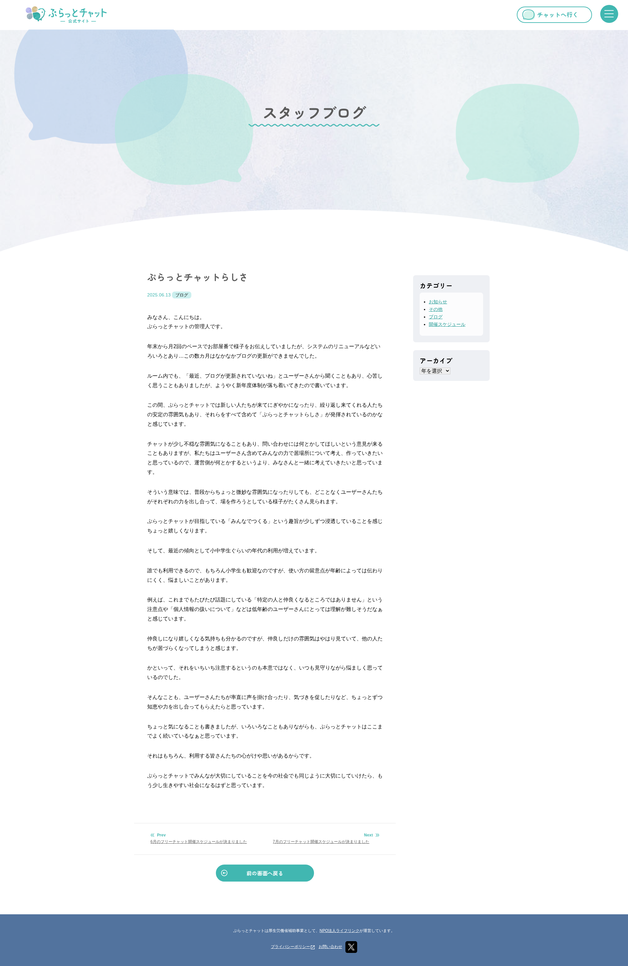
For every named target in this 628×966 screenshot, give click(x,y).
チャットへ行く (557, 14)
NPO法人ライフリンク (339, 930)
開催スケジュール (447, 324)
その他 (436, 309)
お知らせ (438, 301)
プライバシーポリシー (290, 946)
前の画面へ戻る (265, 873)
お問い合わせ (330, 946)
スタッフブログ (314, 112)
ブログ (181, 295)
